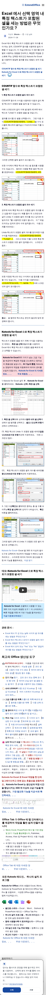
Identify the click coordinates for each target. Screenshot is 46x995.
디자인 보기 (34, 718)
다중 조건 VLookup (26, 688)
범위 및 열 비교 (29, 713)
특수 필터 (9, 734)
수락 (12, 990)
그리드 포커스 (20, 718)
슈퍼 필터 (34, 731)
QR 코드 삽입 (35, 752)
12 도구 (27, 742)
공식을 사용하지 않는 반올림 (29, 684)
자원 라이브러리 (18, 724)
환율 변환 (17, 758)
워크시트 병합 (21, 728)
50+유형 (29, 745)
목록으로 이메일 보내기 (17, 731)
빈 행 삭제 (10, 681)
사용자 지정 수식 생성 (18, 670)
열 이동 (32, 710)
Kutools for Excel (9, 550)
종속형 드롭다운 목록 (20, 702)
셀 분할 (20, 762)
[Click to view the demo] (8, 75)
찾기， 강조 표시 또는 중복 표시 (27, 677)
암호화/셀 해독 (36, 728)
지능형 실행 (27, 666)
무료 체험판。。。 (25, 374)
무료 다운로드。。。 (26, 811)
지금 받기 (28, 560)
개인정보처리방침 (16, 984)
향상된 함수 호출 (22, 673)
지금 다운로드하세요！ (13, 616)
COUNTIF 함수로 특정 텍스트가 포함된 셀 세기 (22, 68)
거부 (31, 990)
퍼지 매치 (9, 695)
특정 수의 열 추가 (21, 710)
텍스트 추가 (38, 742)
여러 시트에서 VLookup (29, 691)
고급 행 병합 (11, 762)
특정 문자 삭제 (11, 745)
